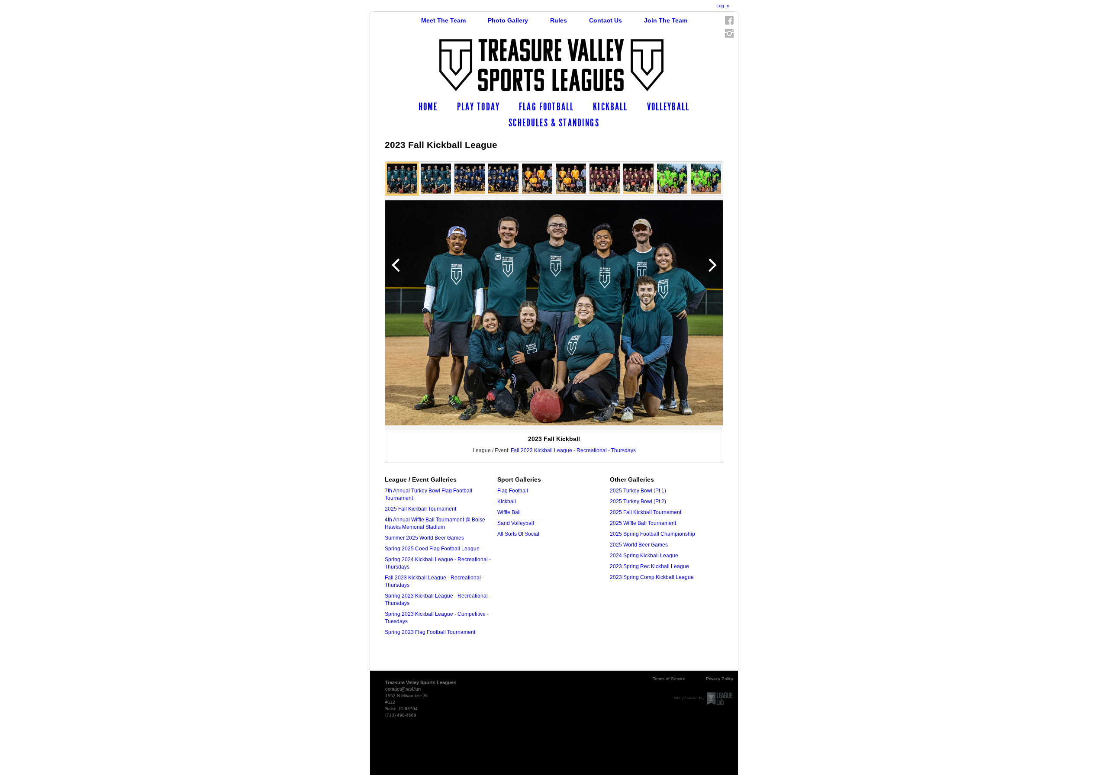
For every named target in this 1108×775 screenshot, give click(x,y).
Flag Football (546, 107)
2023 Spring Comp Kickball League (652, 577)
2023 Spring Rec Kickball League (649, 566)
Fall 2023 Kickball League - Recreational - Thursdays (573, 450)
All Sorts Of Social (518, 534)
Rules (558, 20)
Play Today (478, 107)
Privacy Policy (719, 678)
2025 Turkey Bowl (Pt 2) (638, 501)
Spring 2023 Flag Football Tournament (430, 632)
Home (428, 107)
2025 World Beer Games (639, 545)
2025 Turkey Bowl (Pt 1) (638, 491)
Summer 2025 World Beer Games (424, 538)
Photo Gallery (508, 20)
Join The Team (665, 20)
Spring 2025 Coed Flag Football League (432, 549)
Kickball (610, 107)
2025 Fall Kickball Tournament (420, 509)
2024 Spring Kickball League (644, 556)
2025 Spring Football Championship (652, 534)
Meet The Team (443, 20)
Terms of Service (669, 678)
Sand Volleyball (515, 523)
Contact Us (605, 20)
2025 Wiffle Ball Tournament (643, 523)
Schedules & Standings (554, 123)
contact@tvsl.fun (403, 688)
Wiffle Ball (509, 512)
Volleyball (668, 107)
